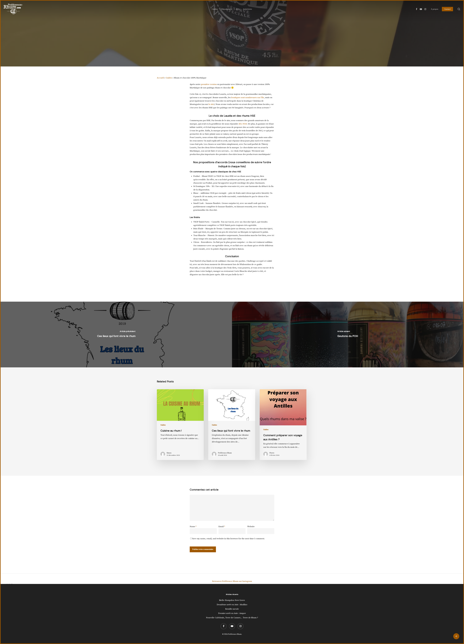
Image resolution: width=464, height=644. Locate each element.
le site (211, 104)
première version (209, 84)
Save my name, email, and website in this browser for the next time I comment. (228, 538)
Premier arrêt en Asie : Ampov (232, 613)
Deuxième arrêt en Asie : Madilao (232, 604)
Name (193, 526)
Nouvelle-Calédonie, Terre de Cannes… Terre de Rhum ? (232, 617)
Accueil (160, 77)
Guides (169, 77)
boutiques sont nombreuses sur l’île (247, 97)
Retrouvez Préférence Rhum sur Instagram (232, 581)
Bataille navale (232, 609)
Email (221, 526)
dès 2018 (243, 124)
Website (251, 526)
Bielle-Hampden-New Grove (232, 600)
